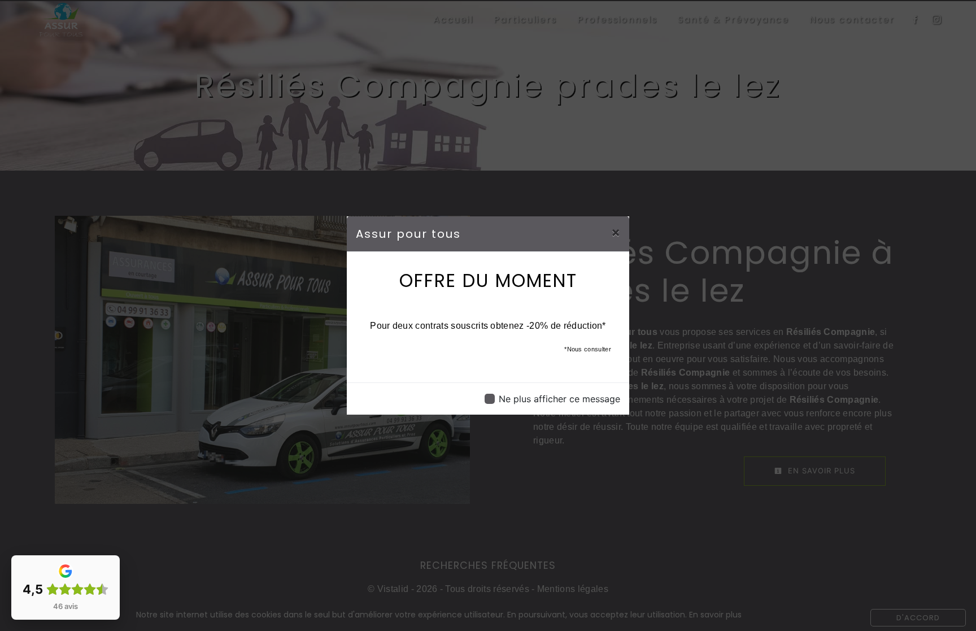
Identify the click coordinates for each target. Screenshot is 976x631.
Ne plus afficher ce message (559, 398)
